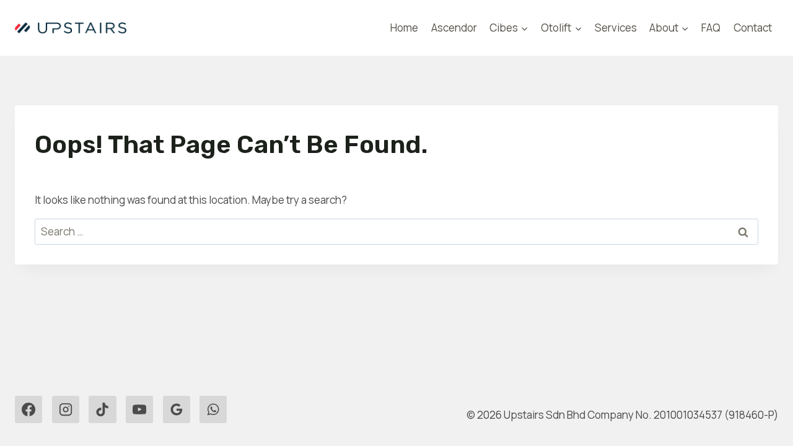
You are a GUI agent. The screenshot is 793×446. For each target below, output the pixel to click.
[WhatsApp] (213, 409)
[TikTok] (102, 409)
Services (616, 27)
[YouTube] (139, 409)
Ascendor (454, 27)
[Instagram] (65, 409)
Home (404, 27)
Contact (753, 27)
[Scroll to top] (31, 402)
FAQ (711, 27)
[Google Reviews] (176, 409)
